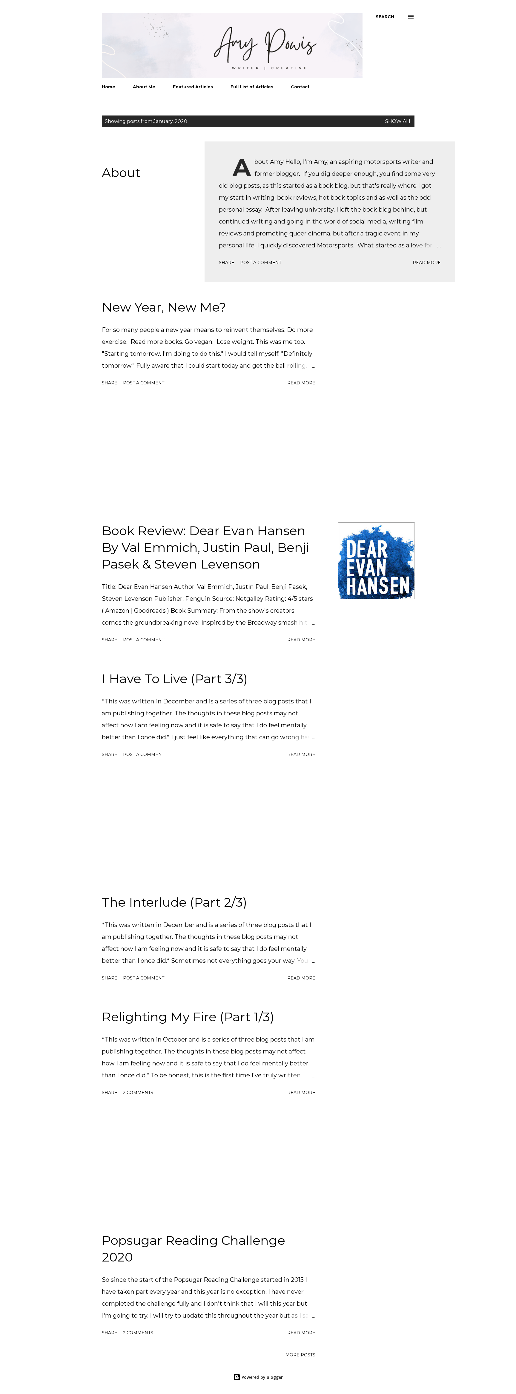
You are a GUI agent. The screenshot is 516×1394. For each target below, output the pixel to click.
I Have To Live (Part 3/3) (175, 678)
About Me (144, 87)
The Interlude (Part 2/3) (174, 902)
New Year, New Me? (164, 307)
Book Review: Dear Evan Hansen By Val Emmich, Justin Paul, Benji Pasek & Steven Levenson (205, 547)
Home (108, 87)
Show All (398, 121)
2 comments (138, 1092)
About (121, 172)
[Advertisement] (208, 455)
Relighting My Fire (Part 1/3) (188, 1017)
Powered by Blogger (261, 1377)
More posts (300, 1355)
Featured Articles (193, 87)
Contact (300, 87)
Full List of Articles (252, 87)
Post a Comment (260, 262)
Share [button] (226, 262)
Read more (427, 262)
